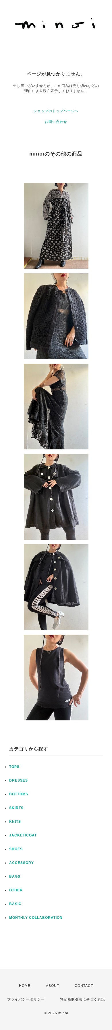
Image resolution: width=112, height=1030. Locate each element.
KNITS (15, 822)
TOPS (14, 767)
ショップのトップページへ (56, 111)
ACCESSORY (21, 863)
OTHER (16, 890)
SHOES (16, 849)
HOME (24, 986)
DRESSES (18, 780)
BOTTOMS (18, 794)
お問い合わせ (56, 122)
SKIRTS (16, 808)
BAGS (14, 876)
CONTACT (84, 986)
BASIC (15, 904)
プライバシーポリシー (26, 999)
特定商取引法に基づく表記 (82, 999)
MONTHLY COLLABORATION (36, 918)
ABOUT (52, 986)
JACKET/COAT (23, 835)
